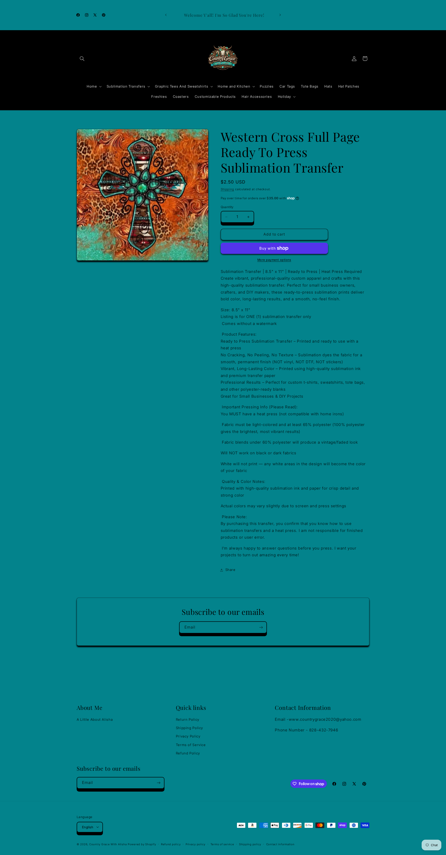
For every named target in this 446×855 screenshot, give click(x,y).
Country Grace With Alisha (108, 844)
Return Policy (187, 719)
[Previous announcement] (166, 15)
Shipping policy (250, 844)
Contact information (280, 844)
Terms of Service (191, 745)
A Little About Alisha (95, 719)
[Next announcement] (280, 15)
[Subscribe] (261, 627)
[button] (82, 58)
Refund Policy (188, 753)
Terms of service (222, 844)
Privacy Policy (188, 736)
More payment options (274, 260)
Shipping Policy (189, 728)
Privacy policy (195, 844)
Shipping (227, 189)
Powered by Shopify (142, 844)
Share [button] (230, 570)
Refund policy (171, 844)
